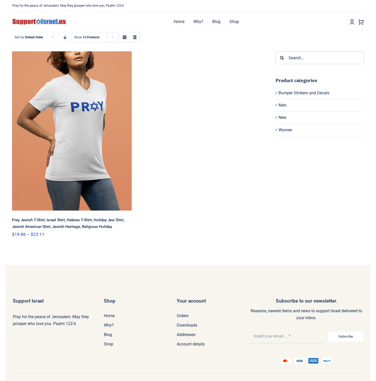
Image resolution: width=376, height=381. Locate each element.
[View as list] (135, 37)
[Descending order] (65, 37)
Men (282, 105)
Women (285, 130)
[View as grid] (124, 37)
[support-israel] (39, 20)
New (282, 117)
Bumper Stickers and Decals (304, 92)
